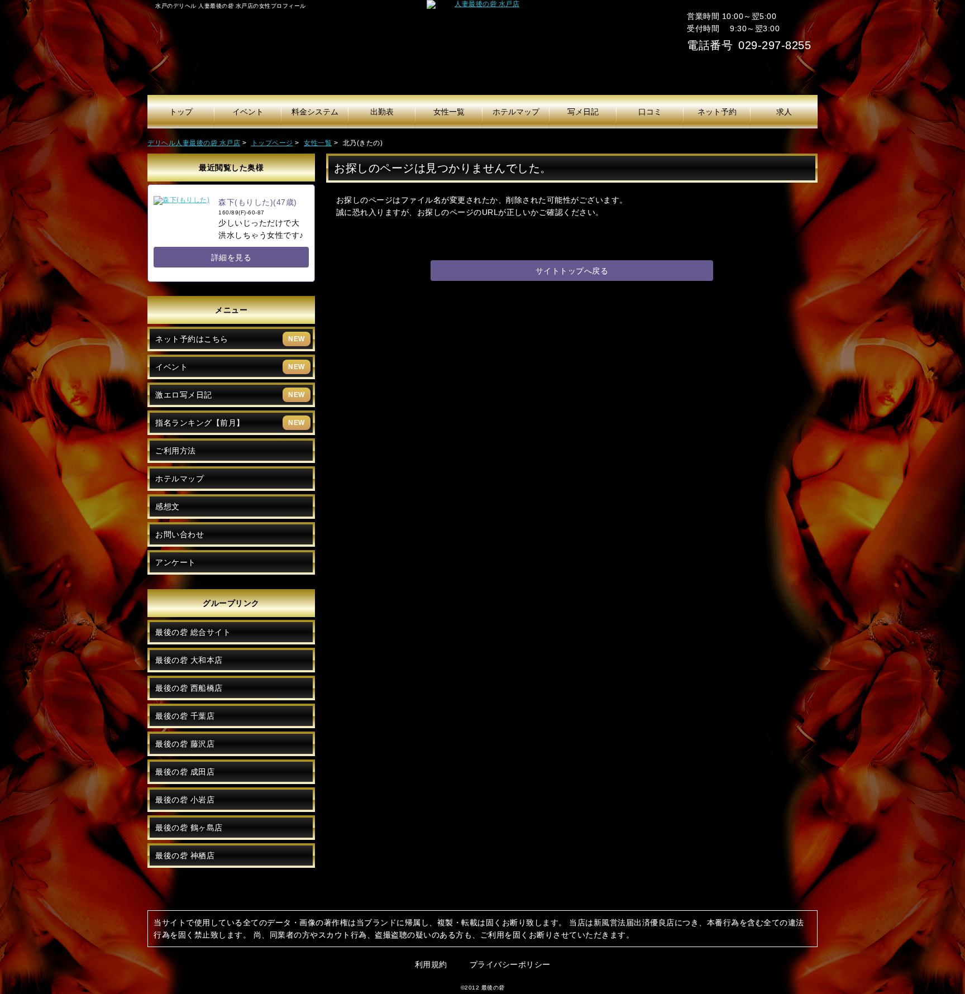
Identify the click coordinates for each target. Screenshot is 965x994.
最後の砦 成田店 (184, 771)
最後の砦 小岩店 (184, 799)
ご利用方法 (175, 450)
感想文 (167, 506)
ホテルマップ (179, 478)
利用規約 (431, 964)
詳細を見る (231, 257)
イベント (230, 366)
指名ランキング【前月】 (230, 422)
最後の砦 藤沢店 (184, 743)
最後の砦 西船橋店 (189, 688)
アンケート (175, 562)
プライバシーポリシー (510, 964)
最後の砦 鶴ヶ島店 (189, 827)
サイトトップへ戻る (572, 270)
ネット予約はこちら (230, 338)
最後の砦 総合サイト (193, 632)
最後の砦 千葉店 (184, 715)
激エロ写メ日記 (230, 394)
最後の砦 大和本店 (189, 660)
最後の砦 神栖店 (184, 855)
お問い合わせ (179, 534)
